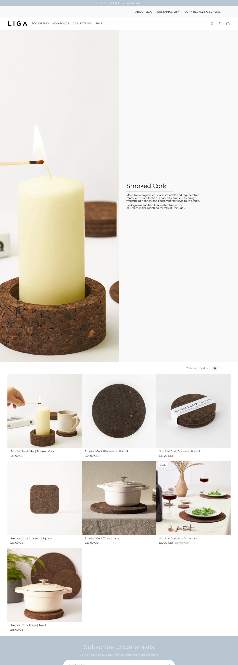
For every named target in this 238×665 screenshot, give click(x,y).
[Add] (76, 442)
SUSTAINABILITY (168, 11)
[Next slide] (76, 411)
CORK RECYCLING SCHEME (202, 11)
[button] (204, 368)
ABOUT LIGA (143, 11)
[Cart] (228, 24)
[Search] (212, 24)
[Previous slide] (13, 411)
